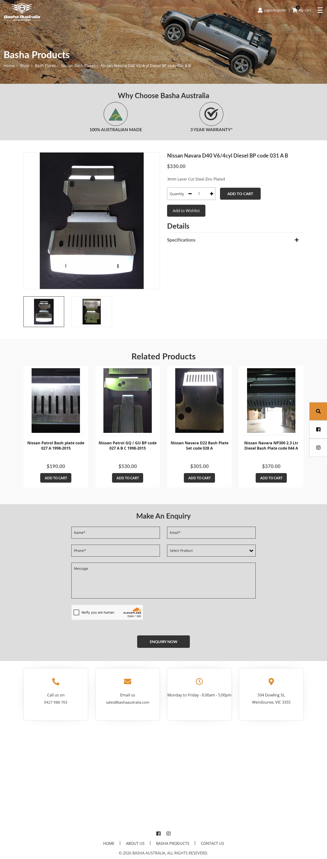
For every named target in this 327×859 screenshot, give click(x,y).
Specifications (181, 240)
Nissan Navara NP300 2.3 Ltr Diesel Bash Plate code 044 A (271, 445)
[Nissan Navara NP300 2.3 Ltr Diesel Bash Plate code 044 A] (271, 400)
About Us (135, 843)
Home (9, 65)
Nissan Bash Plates (78, 65)
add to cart (56, 478)
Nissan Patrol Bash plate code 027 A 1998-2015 (55, 445)
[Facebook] (158, 833)
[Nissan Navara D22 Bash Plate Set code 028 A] (199, 400)
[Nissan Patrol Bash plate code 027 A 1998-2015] (55, 400)
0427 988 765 (56, 702)
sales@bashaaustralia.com (127, 702)
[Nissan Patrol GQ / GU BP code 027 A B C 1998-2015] (127, 400)
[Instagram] (168, 833)
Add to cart (240, 193)
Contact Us (212, 843)
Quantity (177, 193)
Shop (24, 65)
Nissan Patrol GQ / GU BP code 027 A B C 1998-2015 (128, 445)
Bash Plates (45, 65)
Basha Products (172, 843)
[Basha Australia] (22, 11)
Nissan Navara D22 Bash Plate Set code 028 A (199, 445)
